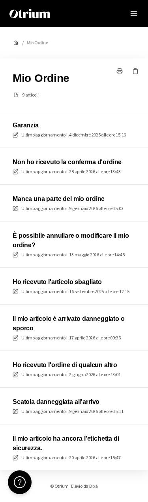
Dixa (93, 486)
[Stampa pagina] (119, 71)
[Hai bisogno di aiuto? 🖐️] (20, 482)
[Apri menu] (133, 13)
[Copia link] (135, 71)
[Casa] (29, 13)
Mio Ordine (37, 42)
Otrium (71, 13)
